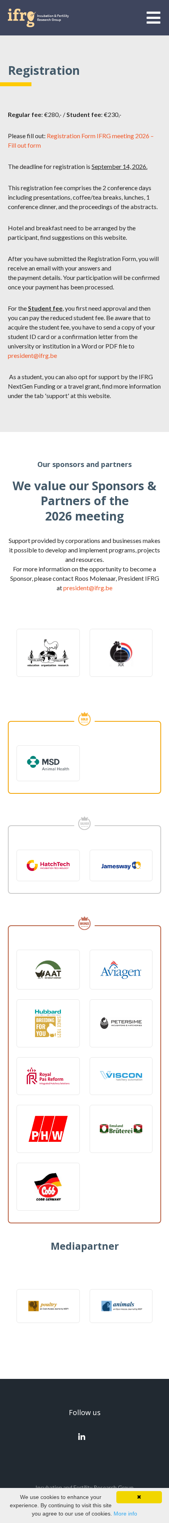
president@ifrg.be (32, 355)
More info (125, 1513)
